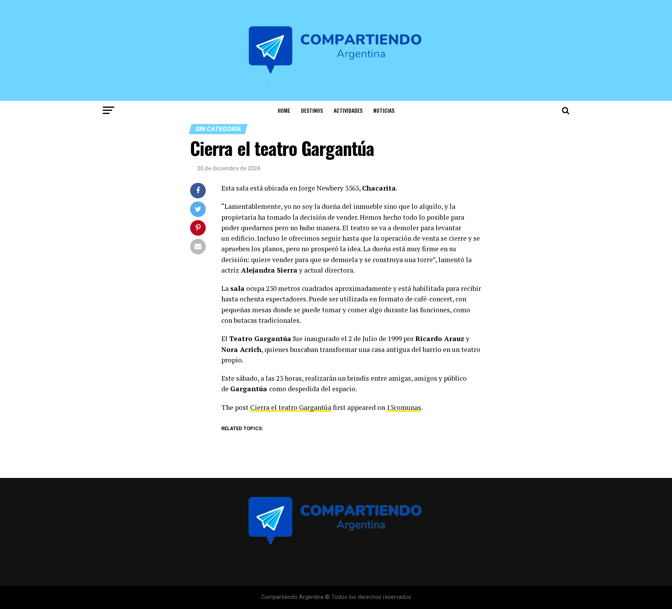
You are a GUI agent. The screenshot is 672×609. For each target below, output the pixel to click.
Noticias (383, 110)
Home (284, 110)
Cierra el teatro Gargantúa (290, 407)
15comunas (404, 407)
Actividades (348, 110)
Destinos (312, 110)
